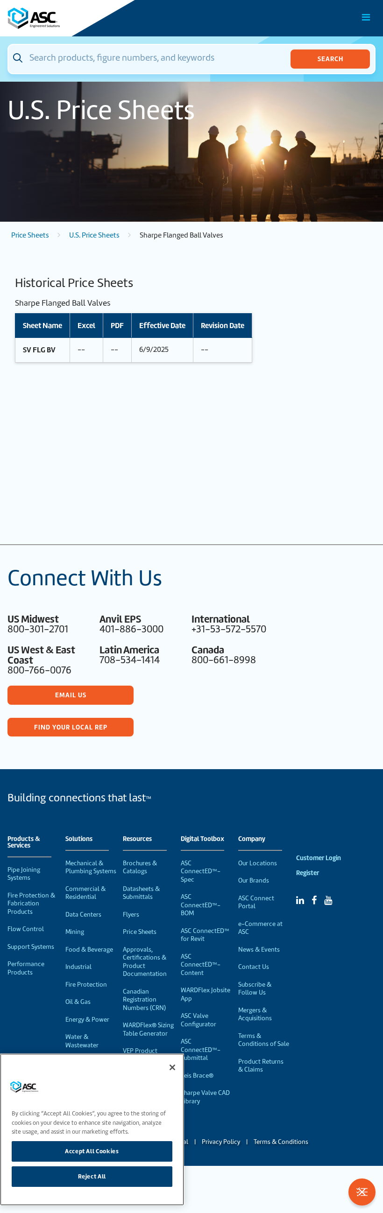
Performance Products (25, 968)
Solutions (78, 839)
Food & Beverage (89, 950)
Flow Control (25, 929)
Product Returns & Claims (261, 1066)
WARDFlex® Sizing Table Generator (148, 1029)
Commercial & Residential (85, 893)
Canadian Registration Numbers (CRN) (144, 1000)
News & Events (259, 950)
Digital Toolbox (202, 839)
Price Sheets (30, 235)
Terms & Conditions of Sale (263, 1040)
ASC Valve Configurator (198, 1020)
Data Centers (83, 915)
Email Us (70, 695)
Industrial (78, 967)
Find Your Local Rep (70, 727)
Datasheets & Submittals (141, 893)
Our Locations (257, 863)
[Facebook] (314, 900)
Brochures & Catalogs (140, 867)
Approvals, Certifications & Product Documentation (145, 962)
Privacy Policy (221, 1142)
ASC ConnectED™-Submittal (200, 1050)
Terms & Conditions (281, 1142)
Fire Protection (86, 985)
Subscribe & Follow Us (254, 989)
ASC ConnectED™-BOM (200, 905)
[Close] (172, 1067)
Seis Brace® (197, 1076)
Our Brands (253, 880)
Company (251, 839)
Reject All (92, 1176)
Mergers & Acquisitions (255, 1014)
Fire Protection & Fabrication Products (31, 903)
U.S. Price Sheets (94, 235)
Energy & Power (87, 1020)
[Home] (60, 18)
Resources (137, 839)
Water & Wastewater (82, 1041)
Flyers (131, 915)
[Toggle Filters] (362, 1192)
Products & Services (23, 842)
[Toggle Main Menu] (366, 17)
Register (307, 873)
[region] (92, 1129)
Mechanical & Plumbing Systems (90, 867)
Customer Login (318, 858)
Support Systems (30, 947)
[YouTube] (328, 900)
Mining (74, 932)
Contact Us (253, 967)
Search (330, 59)
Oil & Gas (78, 1002)
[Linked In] (300, 900)
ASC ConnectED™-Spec (200, 871)
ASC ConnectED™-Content (200, 965)
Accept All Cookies (92, 1151)
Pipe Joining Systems (23, 874)
